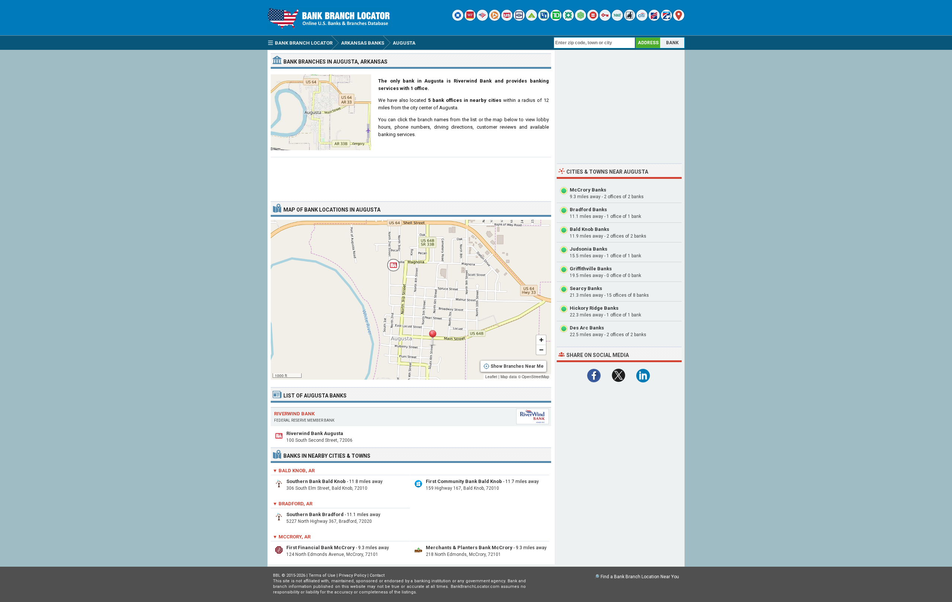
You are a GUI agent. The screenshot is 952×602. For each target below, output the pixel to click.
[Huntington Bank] (580, 19)
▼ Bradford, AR (292, 503)
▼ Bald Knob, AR (294, 470)
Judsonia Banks (588, 249)
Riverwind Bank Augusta (314, 433)
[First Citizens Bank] (654, 19)
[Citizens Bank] (568, 19)
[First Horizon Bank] (666, 19)
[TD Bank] (556, 19)
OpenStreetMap (535, 376)
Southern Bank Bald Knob (316, 481)
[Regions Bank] (531, 19)
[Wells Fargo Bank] (470, 19)
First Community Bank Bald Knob (464, 481)
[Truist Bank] (519, 19)
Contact (377, 575)
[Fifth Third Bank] (543, 19)
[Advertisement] (411, 176)
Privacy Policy (352, 575)
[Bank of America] (482, 19)
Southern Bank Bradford (315, 514)
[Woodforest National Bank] (629, 19)
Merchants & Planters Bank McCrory (469, 547)
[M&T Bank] (617, 19)
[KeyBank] (605, 19)
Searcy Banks (586, 288)
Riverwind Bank (294, 413)
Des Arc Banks (587, 328)
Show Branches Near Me (517, 366)
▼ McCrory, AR (292, 537)
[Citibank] (641, 19)
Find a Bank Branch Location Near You (640, 576)
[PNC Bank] (494, 19)
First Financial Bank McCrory (320, 547)
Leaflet (491, 376)
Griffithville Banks (591, 268)
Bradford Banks (588, 209)
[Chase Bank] (457, 19)
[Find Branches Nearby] (678, 19)
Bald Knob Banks (589, 229)
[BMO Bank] (592, 19)
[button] (432, 338)
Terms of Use (322, 575)
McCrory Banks (588, 190)
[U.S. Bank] (506, 19)
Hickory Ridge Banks (594, 308)
